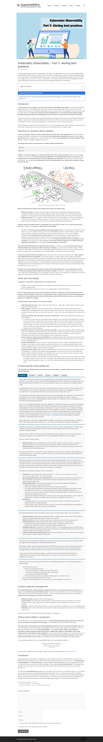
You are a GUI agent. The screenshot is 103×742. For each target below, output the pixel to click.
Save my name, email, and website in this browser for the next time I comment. (40, 723)
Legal (31, 739)
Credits (34, 739)
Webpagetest (45, 444)
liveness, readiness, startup (54, 413)
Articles (64, 5)
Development (29, 682)
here (24, 98)
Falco (58, 576)
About (71, 5)
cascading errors (48, 415)
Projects (56, 5)
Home (49, 5)
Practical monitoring (50, 125)
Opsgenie (23, 604)
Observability (22, 682)
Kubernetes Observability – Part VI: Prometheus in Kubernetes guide (34, 685)
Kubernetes (34, 682)
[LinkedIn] (85, 739)
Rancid (59, 553)
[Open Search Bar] (84, 5)
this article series (71, 651)
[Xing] (82, 739)
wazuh (49, 577)
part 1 (29, 620)
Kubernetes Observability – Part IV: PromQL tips (30, 683)
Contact (78, 5)
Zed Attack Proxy (67, 579)
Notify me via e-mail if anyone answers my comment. (33, 726)
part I (28, 109)
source (63, 205)
